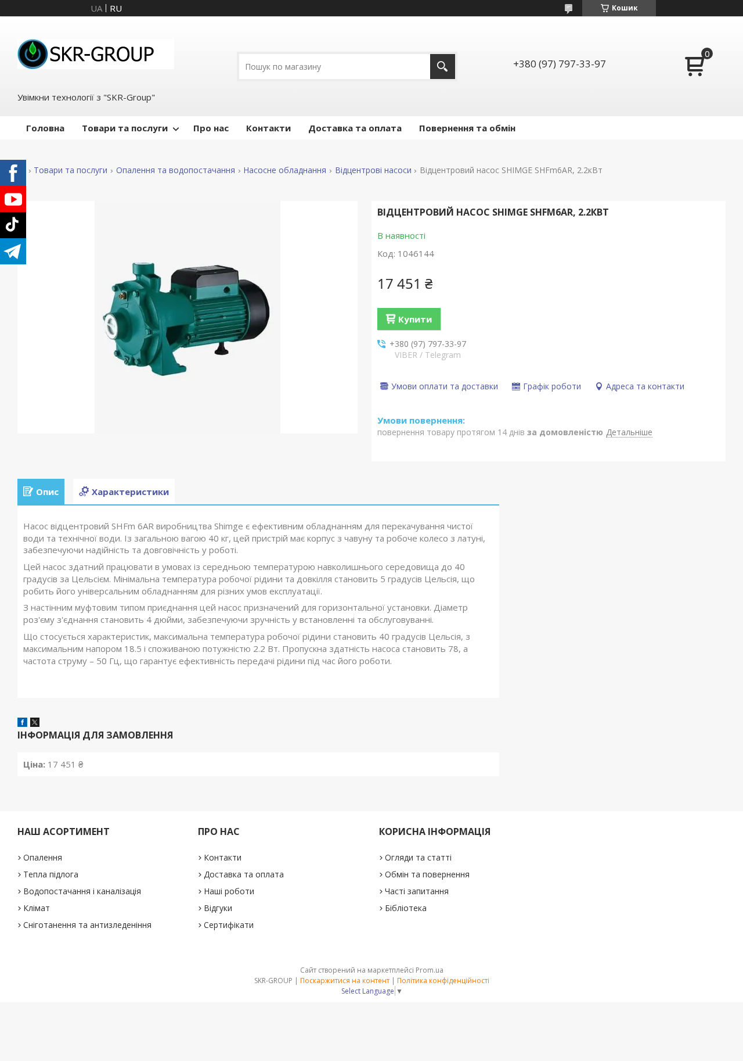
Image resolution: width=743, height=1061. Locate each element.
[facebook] (22, 723)
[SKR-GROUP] (95, 53)
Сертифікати (229, 924)
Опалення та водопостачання (175, 170)
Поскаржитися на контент (344, 980)
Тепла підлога (50, 874)
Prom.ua (429, 970)
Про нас (211, 128)
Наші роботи (229, 891)
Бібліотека (406, 907)
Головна (45, 128)
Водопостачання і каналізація (82, 891)
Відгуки (218, 907)
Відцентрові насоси (373, 170)
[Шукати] (442, 66)
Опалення (42, 857)
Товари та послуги (125, 128)
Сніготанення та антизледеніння (87, 924)
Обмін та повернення (427, 874)
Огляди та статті (418, 857)
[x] (34, 723)
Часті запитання (417, 891)
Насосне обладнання (284, 170)
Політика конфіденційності (443, 980)
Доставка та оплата (355, 128)
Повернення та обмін (467, 128)
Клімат (36, 907)
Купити (415, 319)
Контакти (268, 128)
